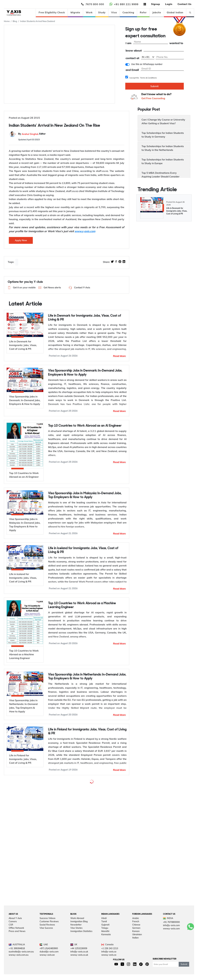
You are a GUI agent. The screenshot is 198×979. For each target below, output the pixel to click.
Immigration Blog (79, 930)
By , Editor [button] (32, 134)
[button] (20, 287)
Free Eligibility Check (52, 12)
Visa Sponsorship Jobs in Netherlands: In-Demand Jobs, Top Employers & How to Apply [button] (87, 676)
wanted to (176, 43)
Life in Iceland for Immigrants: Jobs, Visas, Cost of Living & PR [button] (83, 550)
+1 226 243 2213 (109, 957)
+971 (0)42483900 (49, 957)
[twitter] (112, 262)
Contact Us (185, 4)
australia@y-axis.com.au (21, 960)
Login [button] (168, 4)
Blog (15, 21)
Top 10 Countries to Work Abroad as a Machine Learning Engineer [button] (82, 605)
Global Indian (175, 12)
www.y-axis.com (171, 937)
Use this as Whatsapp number (146, 64)
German (136, 936)
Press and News (17, 939)
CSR (11, 933)
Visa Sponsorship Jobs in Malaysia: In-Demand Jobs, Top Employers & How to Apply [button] (85, 495)
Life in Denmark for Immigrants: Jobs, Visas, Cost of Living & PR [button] (84, 317)
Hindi (104, 926)
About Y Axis (15, 926)
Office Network (16, 936)
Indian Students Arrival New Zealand (37, 21)
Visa (114, 12)
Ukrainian (137, 943)
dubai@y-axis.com (49, 960)
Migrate (75, 12)
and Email (132, 70)
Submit (154, 86)
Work (89, 12)
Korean (136, 939)
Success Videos (47, 926)
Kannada (106, 943)
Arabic (135, 926)
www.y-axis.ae (47, 963)
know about (134, 50)
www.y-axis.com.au (18, 963)
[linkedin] (124, 262)
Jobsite (156, 12)
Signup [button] (155, 4)
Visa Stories (76, 936)
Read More (119, 355)
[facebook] (116, 262)
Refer (143, 12)
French (135, 930)
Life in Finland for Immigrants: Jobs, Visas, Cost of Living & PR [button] (87, 731)
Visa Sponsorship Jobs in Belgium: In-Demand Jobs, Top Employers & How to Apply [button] (87, 848)
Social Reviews (47, 933)
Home (7, 21)
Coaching (128, 12)
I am (128, 43)
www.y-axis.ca (108, 963)
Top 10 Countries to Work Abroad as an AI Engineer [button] (85, 425)
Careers (13, 930)
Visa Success (46, 936)
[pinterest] (119, 262)
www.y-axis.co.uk (79, 963)
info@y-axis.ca (108, 960)
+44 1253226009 (78, 957)
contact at (132, 58)
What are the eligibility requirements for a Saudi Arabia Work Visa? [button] (87, 786)
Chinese (136, 933)
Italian (135, 946)
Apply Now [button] (21, 240)
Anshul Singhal (30, 134)
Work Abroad (77, 926)
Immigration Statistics (81, 939)
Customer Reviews (49, 930)
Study (101, 12)
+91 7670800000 (171, 930)
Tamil (104, 930)
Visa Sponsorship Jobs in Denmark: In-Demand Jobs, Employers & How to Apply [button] (85, 372)
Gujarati (105, 933)
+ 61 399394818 (17, 957)
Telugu (104, 936)
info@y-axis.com (171, 934)
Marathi (105, 939)
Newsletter (76, 933)
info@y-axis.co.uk (79, 960)
